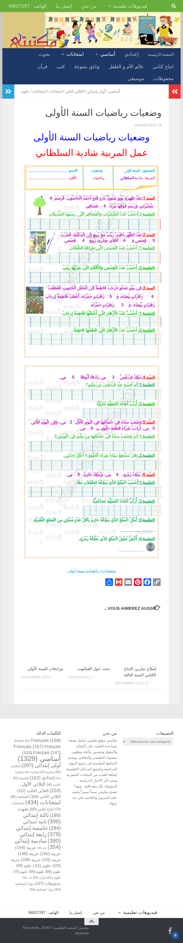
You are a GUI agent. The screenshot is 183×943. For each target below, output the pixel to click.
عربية (25, 847)
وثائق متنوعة (87, 66)
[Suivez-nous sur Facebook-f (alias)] (170, 931)
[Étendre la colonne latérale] (8, 91)
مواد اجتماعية (42, 889)
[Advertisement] (147, 776)
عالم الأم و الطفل (126, 66)
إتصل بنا (64, 6)
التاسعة (21, 778)
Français (46, 740)
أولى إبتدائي (96, 91)
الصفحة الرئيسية (161, 54)
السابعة (20, 796)
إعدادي (131, 54)
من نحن (89, 6)
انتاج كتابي (163, 66)
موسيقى (135, 78)
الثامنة (53, 784)
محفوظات (163, 78)
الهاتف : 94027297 (28, 6)
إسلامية (47, 772)
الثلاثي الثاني (74, 91)
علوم (25, 91)
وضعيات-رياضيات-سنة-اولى (91, 570)
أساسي (107, 54)
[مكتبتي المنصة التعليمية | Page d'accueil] (39, 41)
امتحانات (75, 54)
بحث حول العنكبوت (93, 668)
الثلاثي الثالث (33, 791)
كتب (60, 66)
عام (42, 847)
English (22, 740)
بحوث (44, 54)
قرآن (42, 66)
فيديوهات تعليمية (130, 6)
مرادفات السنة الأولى (45, 668)
